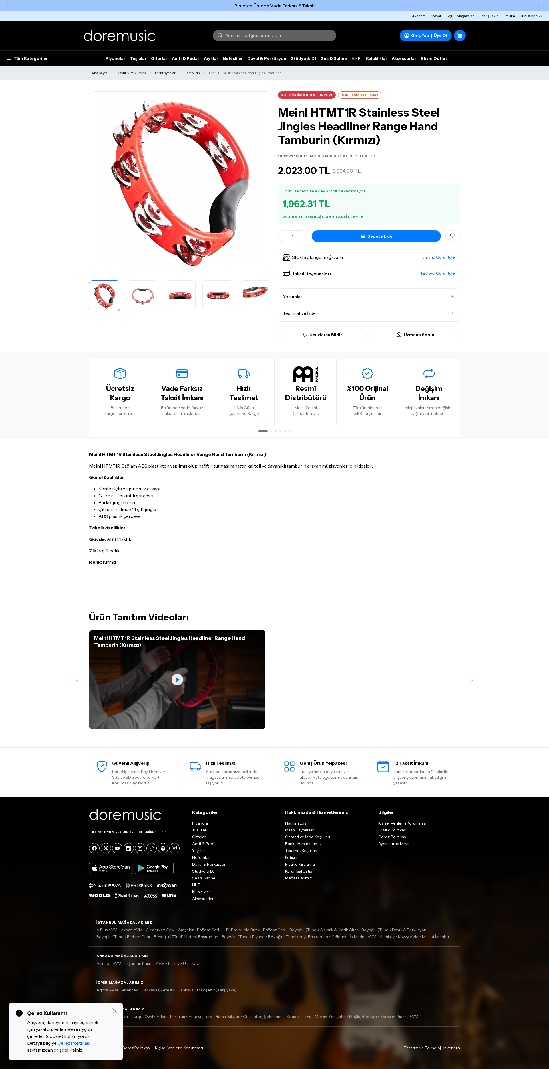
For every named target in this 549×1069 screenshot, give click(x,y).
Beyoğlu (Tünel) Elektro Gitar (123, 936)
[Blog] (174, 848)
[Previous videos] (76, 679)
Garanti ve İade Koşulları (307, 836)
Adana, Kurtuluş (170, 1016)
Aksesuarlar (404, 58)
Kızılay (174, 963)
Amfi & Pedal (185, 58)
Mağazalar (465, 16)
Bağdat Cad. (274, 929)
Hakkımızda (296, 823)
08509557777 (531, 16)
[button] (369, 257)
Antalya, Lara (200, 1016)
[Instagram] (140, 848)
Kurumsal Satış (298, 871)
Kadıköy (387, 936)
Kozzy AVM (408, 936)
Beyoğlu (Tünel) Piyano (243, 936)
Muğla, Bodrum (363, 1016)
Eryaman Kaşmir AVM (145, 963)
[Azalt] (285, 236)
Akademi (419, 16)
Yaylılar (210, 58)
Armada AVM (108, 963)
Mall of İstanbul (436, 936)
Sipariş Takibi (488, 16)
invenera (451, 1047)
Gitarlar (159, 58)
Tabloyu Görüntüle (437, 273)
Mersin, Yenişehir (330, 1016)
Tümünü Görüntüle (437, 257)
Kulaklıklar (376, 58)
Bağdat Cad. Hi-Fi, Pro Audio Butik (228, 929)
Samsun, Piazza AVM (399, 1016)
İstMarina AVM (363, 936)
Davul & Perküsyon (266, 58)
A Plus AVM (106, 929)
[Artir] (300, 236)
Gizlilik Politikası (392, 830)
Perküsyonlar (165, 73)
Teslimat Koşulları (301, 850)
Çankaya (186, 990)
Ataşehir (186, 929)
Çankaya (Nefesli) (157, 990)
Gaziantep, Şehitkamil (263, 1016)
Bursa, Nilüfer (228, 1016)
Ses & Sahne (334, 58)
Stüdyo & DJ (303, 58)
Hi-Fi (356, 58)
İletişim (509, 16)
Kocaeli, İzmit (299, 1016)
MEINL (348, 156)
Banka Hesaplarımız (303, 843)
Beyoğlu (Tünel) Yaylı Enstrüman (298, 936)
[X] (106, 848)
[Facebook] (94, 848)
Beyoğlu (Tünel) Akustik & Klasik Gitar (323, 929)
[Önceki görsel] (100, 182)
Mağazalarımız (298, 878)
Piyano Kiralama (300, 864)
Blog (448, 16)
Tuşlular (138, 58)
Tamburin (192, 73)
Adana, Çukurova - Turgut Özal (124, 1016)
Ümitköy (190, 963)
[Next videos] (472, 679)
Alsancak (129, 990)
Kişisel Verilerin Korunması (402, 823)
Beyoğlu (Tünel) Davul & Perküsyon (393, 929)
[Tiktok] (151, 848)
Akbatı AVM (131, 929)
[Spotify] (163, 848)
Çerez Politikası (392, 836)
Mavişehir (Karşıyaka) (216, 990)
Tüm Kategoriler (31, 58)
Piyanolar (115, 58)
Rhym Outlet (434, 58)
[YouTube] (117, 848)
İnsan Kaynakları (300, 830)
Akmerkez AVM (160, 929)
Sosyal (436, 16)
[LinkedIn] (129, 848)
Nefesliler (233, 58)
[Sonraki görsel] (260, 182)
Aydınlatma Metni (394, 843)
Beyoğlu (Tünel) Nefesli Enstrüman (186, 936)
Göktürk (338, 936)
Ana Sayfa (100, 73)
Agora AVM (107, 990)
